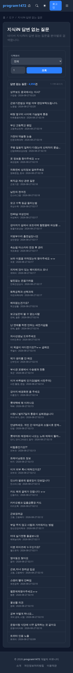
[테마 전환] (44, 5)
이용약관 (52, 665)
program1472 (14, 5)
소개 (18, 665)
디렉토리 (15, 55)
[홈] (29, 5)
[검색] (37, 5)
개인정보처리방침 (34, 665)
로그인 (54, 5)
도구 (11, 17)
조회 (44, 70)
